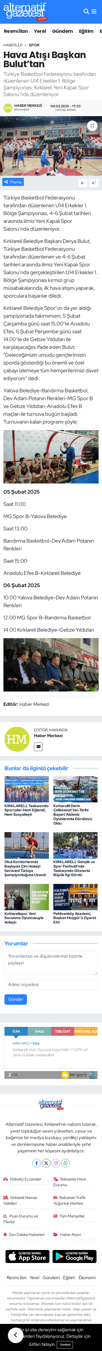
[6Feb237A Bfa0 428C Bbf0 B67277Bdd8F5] (51, 664)
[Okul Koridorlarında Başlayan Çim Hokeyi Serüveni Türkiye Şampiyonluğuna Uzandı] (26, 845)
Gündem (62, 31)
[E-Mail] (38, 747)
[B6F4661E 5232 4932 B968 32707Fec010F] (51, 456)
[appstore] (27, 1257)
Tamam (65, 1345)
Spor (34, 45)
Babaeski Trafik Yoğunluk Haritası (69, 1200)
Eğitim (86, 31)
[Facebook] (36, 1163)
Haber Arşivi (70, 1234)
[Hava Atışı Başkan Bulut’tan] (51, 146)
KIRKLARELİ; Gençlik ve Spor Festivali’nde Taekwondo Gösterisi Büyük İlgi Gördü (74, 868)
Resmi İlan (16, 31)
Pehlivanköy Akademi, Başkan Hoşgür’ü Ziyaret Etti (74, 918)
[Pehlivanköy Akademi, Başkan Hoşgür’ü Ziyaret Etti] (75, 897)
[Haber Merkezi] (17, 739)
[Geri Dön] (16, 1335)
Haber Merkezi (48, 735)
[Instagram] (56, 1163)
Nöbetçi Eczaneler (25, 1179)
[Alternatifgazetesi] (25, 12)
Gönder (15, 999)
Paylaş (16, 182)
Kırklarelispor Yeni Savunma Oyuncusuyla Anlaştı (23, 918)
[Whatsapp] (65, 1163)
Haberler (12, 45)
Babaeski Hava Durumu (69, 1182)
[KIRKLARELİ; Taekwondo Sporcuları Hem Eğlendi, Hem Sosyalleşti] (26, 789)
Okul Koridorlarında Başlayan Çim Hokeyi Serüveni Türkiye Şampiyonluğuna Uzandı (25, 868)
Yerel (40, 31)
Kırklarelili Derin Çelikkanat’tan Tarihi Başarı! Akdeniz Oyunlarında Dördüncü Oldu (72, 814)
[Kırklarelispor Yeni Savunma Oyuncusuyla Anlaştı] (26, 897)
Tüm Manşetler (72, 1216)
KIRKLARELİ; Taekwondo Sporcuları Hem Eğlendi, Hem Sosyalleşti (26, 810)
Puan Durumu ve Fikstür (20, 1219)
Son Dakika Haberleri (26, 1234)
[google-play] (75, 1257)
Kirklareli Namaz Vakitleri (20, 1200)
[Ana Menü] (94, 12)
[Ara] (86, 12)
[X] (46, 1163)
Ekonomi (87, 1277)
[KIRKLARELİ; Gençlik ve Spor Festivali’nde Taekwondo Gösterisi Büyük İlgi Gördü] (75, 845)
